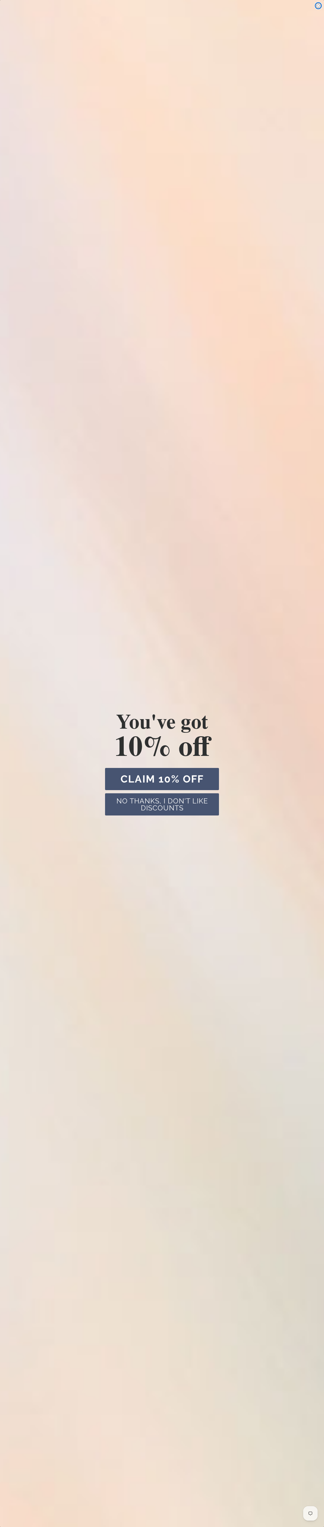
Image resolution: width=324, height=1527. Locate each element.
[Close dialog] (318, 6)
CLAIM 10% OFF (162, 779)
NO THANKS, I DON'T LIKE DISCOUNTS (162, 804)
